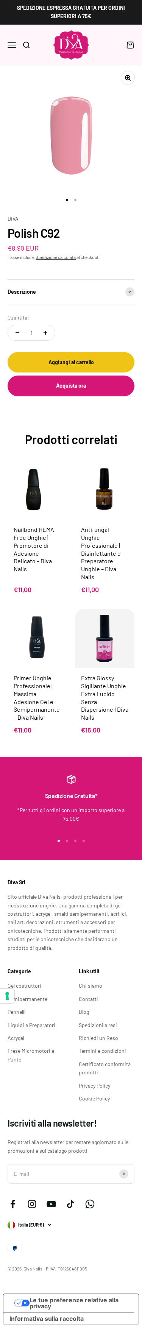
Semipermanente (27, 999)
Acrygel (16, 1038)
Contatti (88, 999)
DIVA (13, 218)
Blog (84, 1011)
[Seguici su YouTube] (51, 1204)
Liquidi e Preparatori (31, 1025)
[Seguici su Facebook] (13, 1204)
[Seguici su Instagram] (32, 1204)
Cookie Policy (94, 1098)
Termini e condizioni (102, 1050)
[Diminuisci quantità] (17, 332)
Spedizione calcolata (56, 257)
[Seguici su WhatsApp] (90, 1204)
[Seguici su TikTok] (71, 1204)
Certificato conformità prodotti (105, 1068)
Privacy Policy (94, 1085)
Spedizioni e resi (98, 1025)
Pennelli (17, 1011)
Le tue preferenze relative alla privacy (74, 1303)
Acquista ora (71, 385)
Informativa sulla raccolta (46, 1318)
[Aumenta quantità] (45, 332)
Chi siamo (90, 985)
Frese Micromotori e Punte (31, 1054)
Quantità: (18, 317)
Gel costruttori (24, 985)
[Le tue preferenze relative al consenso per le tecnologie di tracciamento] (7, 996)
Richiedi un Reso (98, 1038)
